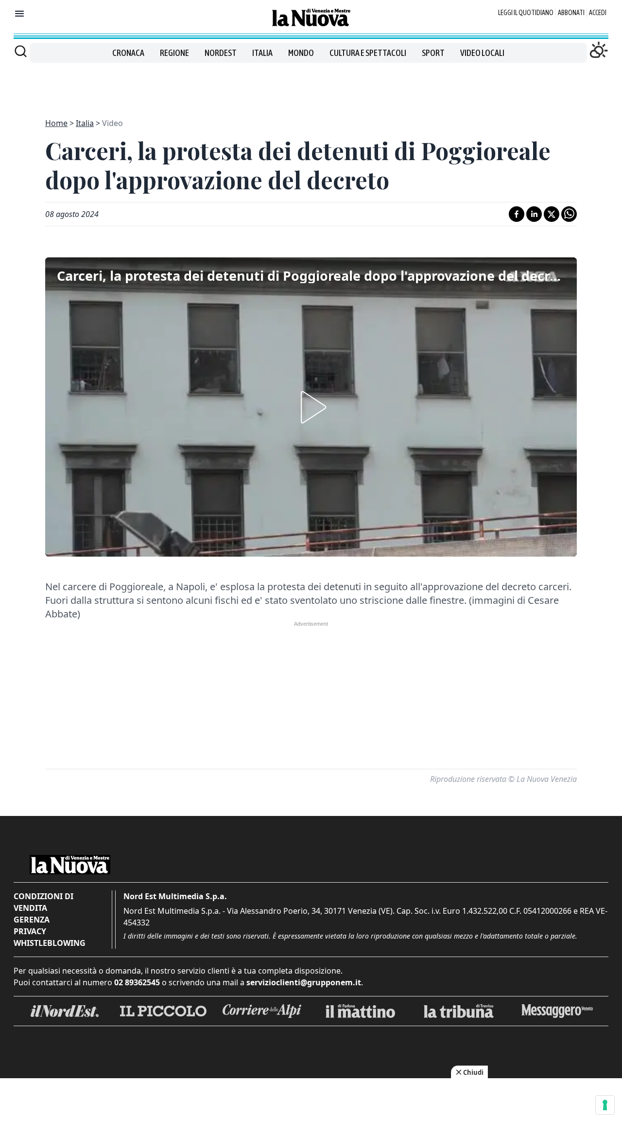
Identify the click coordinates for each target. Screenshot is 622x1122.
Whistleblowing (50, 943)
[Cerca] (21, 51)
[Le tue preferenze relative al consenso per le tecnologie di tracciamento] (605, 1105)
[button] (311, 407)
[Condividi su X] (551, 214)
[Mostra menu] (19, 13)
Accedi (597, 13)
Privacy (30, 931)
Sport (433, 53)
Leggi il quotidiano (525, 13)
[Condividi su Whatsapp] (569, 214)
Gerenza (32, 919)
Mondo (301, 53)
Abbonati (571, 13)
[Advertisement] (311, 85)
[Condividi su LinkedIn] (534, 214)
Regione (174, 53)
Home (56, 123)
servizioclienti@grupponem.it (303, 982)
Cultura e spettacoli (367, 53)
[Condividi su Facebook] (516, 214)
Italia (262, 53)
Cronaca (128, 53)
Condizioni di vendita (43, 902)
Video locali (482, 53)
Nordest (221, 53)
